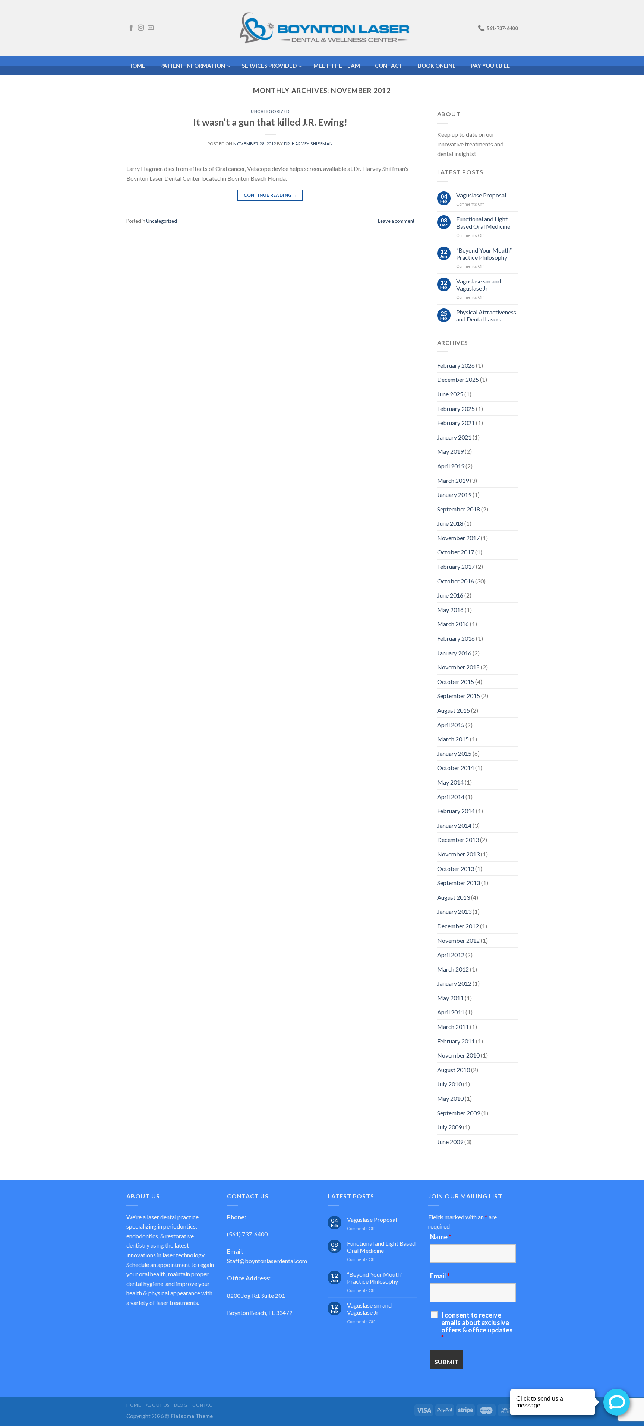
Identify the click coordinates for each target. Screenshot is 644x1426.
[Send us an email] (151, 28)
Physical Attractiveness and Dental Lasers (486, 315)
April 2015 (450, 724)
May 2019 (450, 451)
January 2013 (454, 911)
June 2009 (450, 1141)
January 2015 (454, 753)
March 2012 (453, 969)
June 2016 (450, 595)
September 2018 (458, 509)
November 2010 (458, 1055)
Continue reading (270, 195)
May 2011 (450, 997)
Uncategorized (270, 111)
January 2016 (454, 652)
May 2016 (450, 609)
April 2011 (450, 1011)
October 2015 (455, 681)
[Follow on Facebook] (131, 28)
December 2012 (458, 925)
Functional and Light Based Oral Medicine (483, 222)
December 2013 (458, 839)
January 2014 (454, 825)
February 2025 (456, 408)
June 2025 (450, 393)
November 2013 (458, 854)
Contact (203, 1405)
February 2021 (456, 422)
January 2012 (454, 983)
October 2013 (455, 868)
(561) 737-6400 (247, 1234)
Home (133, 1405)
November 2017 (458, 537)
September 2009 (458, 1112)
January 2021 (454, 437)
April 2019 (450, 465)
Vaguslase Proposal (481, 195)
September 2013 (458, 882)
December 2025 (458, 379)
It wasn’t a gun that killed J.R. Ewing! (270, 121)
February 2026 (456, 365)
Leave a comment (396, 221)
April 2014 (450, 796)
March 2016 (453, 623)
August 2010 (453, 1069)
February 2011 (456, 1041)
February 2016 (456, 638)
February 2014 (456, 810)
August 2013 (453, 897)
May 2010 (450, 1098)
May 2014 (450, 782)
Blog (180, 1405)
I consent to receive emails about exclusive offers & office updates (477, 1326)
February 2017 (456, 566)
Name (440, 1236)
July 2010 (449, 1083)
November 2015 (458, 667)
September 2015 (458, 695)
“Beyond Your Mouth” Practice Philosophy (484, 254)
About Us (158, 1405)
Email (440, 1276)
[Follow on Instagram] (141, 28)
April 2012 (450, 954)
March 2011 (453, 1026)
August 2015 (453, 710)
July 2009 (449, 1127)
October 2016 (455, 580)
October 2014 (455, 767)
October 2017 (455, 551)
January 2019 (454, 494)
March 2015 (453, 738)
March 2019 (453, 480)
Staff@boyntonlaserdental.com (267, 1260)
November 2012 (458, 940)
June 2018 (450, 523)
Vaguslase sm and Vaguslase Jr (478, 285)
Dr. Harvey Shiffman (308, 143)
